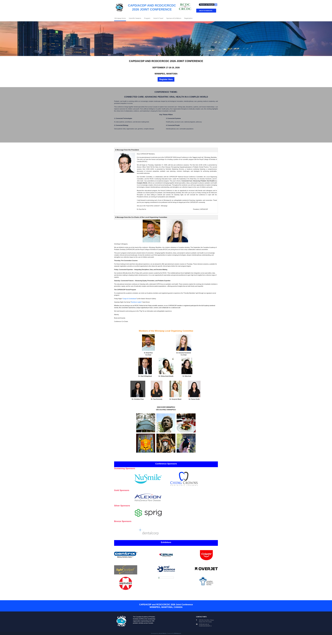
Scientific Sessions (135, 18)
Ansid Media (162, 633)
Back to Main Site (205, 10)
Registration (188, 18)
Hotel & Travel (158, 18)
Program (147, 18)
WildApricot (177, 633)
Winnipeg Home (120, 18)
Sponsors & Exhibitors (173, 18)
